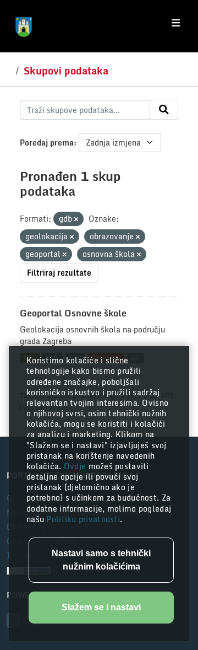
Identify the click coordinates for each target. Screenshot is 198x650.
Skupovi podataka (66, 70)
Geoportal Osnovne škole (73, 313)
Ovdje (76, 466)
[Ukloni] (76, 219)
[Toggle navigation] (175, 23)
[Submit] (164, 110)
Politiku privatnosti (83, 519)
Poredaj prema (47, 142)
